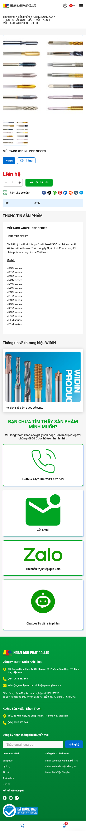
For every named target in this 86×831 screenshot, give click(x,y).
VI (74, 5)
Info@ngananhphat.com (48, 685)
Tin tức (6, 772)
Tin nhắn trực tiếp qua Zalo (43, 569)
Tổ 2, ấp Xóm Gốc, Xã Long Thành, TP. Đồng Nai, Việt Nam (38, 715)
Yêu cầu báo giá (39, 182)
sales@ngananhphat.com (21, 685)
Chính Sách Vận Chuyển (57, 772)
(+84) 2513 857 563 (18, 678)
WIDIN (9, 160)
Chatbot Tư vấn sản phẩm (43, 623)
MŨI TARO (42, 19)
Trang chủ (9, 16)
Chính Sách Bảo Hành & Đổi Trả (61, 760)
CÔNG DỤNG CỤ (43, 16)
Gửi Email (43, 529)
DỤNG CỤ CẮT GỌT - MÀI (18, 19)
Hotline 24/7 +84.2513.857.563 (43, 479)
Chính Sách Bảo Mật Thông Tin (61, 766)
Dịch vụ (6, 766)
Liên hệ (6, 784)
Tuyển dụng (8, 778)
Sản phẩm (24, 16)
